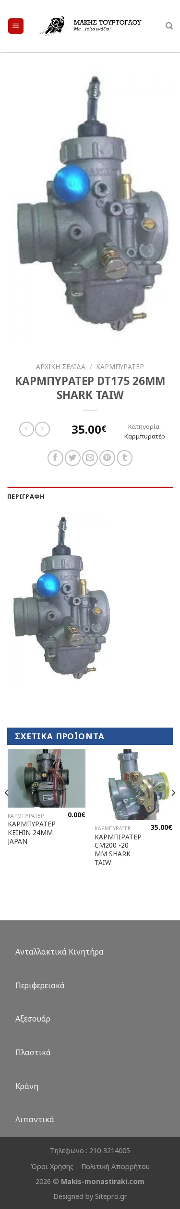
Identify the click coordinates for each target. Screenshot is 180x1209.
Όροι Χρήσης (52, 1166)
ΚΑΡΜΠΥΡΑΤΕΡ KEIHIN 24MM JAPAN (32, 832)
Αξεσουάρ (32, 1018)
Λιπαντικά (34, 1119)
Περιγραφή (26, 496)
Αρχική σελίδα (60, 366)
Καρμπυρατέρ (120, 366)
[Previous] (7, 812)
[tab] (90, 496)
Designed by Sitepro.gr (90, 1196)
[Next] (173, 812)
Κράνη (26, 1086)
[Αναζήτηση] (169, 26)
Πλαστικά (33, 1052)
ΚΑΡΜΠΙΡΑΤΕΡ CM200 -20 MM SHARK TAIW (118, 850)
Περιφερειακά (40, 985)
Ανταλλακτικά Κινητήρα (59, 951)
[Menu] (16, 26)
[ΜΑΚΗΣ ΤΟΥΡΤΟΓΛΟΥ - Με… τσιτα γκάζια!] (90, 26)
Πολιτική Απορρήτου (115, 1166)
